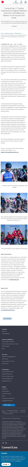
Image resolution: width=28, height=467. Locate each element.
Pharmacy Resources (7, 378)
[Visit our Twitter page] (6, 443)
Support (4, 387)
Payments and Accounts (8, 398)
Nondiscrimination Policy (12, 410)
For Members (5, 369)
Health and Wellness (7, 339)
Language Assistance (7, 400)
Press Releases (6, 333)
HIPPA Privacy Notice (13, 412)
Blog (3, 348)
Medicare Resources (7, 374)
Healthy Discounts (6, 381)
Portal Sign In (8, 405)
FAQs (3, 396)
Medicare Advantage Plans (9, 356)
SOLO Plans (5, 359)
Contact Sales (5, 391)
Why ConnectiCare (9, 33)
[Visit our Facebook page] (3, 443)
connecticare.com (14, 279)
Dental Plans (5, 363)
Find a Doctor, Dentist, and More (10, 344)
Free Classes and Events (8, 341)
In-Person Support (6, 393)
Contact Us (4, 389)
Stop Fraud (23, 412)
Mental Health (5, 346)
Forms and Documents (7, 376)
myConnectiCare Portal (8, 371)
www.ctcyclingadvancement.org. (10, 152)
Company (4, 329)
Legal (3, 410)
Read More (18, 461)
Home (2, 33)
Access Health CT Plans (8, 361)
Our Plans (4, 354)
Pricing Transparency (8, 413)
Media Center (18, 33)
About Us (4, 331)
